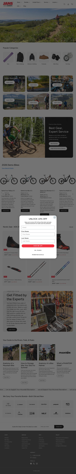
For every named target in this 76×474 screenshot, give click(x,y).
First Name (25, 231)
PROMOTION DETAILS (38, 254)
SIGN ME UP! (38, 245)
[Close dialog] (55, 217)
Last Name (25, 238)
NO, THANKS (38, 250)
